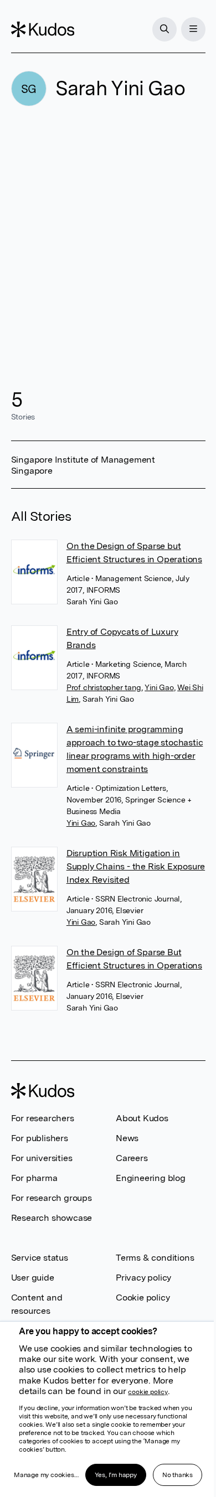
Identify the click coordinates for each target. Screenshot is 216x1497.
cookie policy (147, 1392)
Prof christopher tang (103, 687)
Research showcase (51, 1218)
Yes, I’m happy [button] (116, 1475)
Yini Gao (159, 687)
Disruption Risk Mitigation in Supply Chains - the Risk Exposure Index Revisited (135, 866)
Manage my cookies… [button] (46, 1475)
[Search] (164, 29)
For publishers (39, 1138)
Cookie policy (142, 1297)
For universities (42, 1158)
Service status (39, 1257)
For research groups (51, 1198)
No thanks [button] (177, 1475)
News (127, 1138)
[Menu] (193, 29)
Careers (132, 1158)
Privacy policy (143, 1277)
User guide (32, 1277)
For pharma (34, 1178)
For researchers (42, 1118)
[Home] (42, 29)
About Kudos (142, 1118)
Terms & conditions (155, 1257)
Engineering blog (151, 1178)
